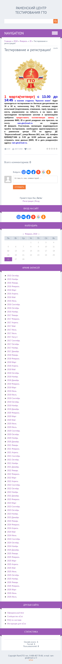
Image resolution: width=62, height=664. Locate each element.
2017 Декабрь (13, 351)
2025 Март (11, 561)
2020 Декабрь (13, 442)
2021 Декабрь (13, 467)
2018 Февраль (13, 359)
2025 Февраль (13, 557)
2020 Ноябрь (12, 438)
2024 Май (11, 532)
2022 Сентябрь (13, 485)
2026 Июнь (12, 593)
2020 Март (11, 416)
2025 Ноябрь (12, 579)
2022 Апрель (12, 481)
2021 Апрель (12, 452)
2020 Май (11, 420)
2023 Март (11, 503)
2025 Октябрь (13, 575)
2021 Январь (12, 445)
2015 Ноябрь (12, 279)
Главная (7, 41)
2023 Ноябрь (12, 514)
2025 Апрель (12, 564)
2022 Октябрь (13, 488)
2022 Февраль (13, 474)
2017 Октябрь (13, 344)
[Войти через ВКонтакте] (28, 172)
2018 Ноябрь (12, 377)
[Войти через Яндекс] (38, 172)
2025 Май (11, 568)
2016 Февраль (13, 286)
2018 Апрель (12, 366)
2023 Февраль (13, 499)
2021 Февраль (13, 449)
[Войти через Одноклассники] (48, 172)
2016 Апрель (12, 294)
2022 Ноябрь (12, 492)
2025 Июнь (12, 571)
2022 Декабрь (13, 496)
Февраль (23, 41)
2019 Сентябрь (13, 398)
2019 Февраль (13, 384)
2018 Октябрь (13, 373)
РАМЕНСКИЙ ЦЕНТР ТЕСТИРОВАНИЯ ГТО (31, 10)
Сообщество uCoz (15, 616)
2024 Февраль (13, 525)
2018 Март (11, 362)
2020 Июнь (12, 424)
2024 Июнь (12, 535)
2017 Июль (12, 333)
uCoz (31, 660)
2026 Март (11, 590)
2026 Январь (12, 582)
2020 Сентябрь (13, 431)
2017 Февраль (13, 319)
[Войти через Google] (43, 172)
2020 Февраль (13, 413)
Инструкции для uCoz (16, 624)
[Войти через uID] (23, 172)
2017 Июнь (12, 330)
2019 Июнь (12, 391)
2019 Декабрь (13, 409)
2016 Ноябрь (12, 312)
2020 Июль (12, 427)
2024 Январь (12, 521)
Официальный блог (15, 613)
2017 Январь (12, 315)
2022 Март (11, 478)
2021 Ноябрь (12, 463)
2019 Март (11, 387)
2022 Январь (12, 470)
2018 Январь (12, 355)
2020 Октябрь (13, 434)
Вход (37, 201)
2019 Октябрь (13, 402)
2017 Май (11, 326)
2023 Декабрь (13, 517)
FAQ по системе (14, 620)
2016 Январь (12, 283)
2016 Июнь (12, 301)
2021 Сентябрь (13, 456)
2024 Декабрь (13, 550)
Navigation (14, 33)
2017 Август (12, 337)
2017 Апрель (12, 322)
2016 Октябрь (13, 308)
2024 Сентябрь (13, 539)
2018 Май (11, 369)
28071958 (18, 149)
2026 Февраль (13, 586)
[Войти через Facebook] (33, 172)
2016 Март (11, 290)
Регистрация (28, 201)
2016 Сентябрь (13, 304)
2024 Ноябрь (12, 546)
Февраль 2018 (31, 234)
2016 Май (11, 297)
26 (31, 41)
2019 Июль (12, 395)
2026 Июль (12, 597)
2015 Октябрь (13, 276)
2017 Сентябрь (13, 341)
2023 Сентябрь (13, 507)
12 (8, 251)
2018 (16, 41)
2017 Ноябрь (12, 348)
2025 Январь (12, 553)
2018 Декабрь (13, 380)
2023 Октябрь (13, 510)
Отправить (19, 187)
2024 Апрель (12, 528)
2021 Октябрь (13, 460)
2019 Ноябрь (12, 405)
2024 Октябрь (13, 543)
